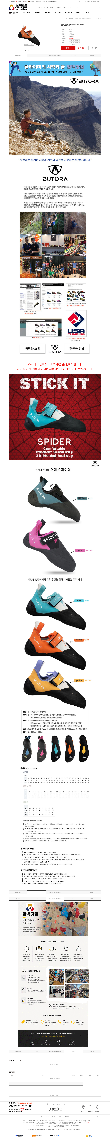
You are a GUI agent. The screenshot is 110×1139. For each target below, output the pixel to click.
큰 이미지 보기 (29, 50)
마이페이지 (99, 1)
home (67, 18)
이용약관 (53, 1116)
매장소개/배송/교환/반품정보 (55, 55)
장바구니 (89, 1)
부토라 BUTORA (77, 18)
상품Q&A (92, 55)
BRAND (69, 7)
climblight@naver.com (58, 1126)
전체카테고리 (14, 13)
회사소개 (46, 1116)
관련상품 (36, 55)
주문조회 (94, 1)
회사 (26, 1)
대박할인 (58, 7)
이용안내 (60, 1116)
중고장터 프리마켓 (41, 7)
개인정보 (67, 1116)
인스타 (19, 1)
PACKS (78, 13)
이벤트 (64, 7)
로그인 (80, 1)
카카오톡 (32, 1)
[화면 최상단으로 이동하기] (98, 1115)
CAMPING (58, 13)
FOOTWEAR (68, 13)
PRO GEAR (48, 13)
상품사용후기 (73, 55)
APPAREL (87, 13)
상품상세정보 (18, 55)
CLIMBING (37, 13)
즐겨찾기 (13, 1)
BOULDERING (26, 13)
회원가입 (84, 1)
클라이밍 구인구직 (51, 7)
